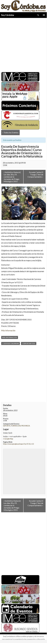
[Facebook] (3, 637)
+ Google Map (8, 439)
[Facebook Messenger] (21, 637)
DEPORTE (6, 426)
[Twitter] (8, 637)
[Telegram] (16, 637)
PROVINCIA (25, 426)
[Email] (25, 637)
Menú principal (44, 15)
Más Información (8, 330)
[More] (29, 637)
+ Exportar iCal (28, 343)
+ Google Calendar (10, 343)
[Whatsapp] (12, 637)
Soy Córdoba (7, 15)
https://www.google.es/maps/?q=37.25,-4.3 (18, 444)
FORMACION (16, 426)
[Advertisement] (23, 44)
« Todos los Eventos (10, 132)
